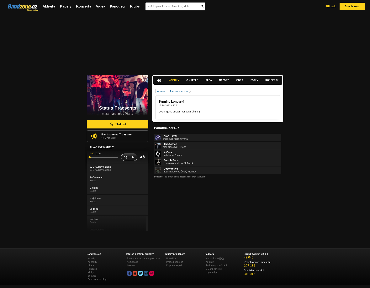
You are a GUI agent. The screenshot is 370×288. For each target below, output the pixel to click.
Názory (224, 80)
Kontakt (210, 262)
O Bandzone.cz (214, 269)
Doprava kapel (174, 265)
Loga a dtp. (211, 272)
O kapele (192, 80)
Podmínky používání (216, 265)
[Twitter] (140, 273)
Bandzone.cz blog (97, 279)
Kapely (65, 6)
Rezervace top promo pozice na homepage (143, 260)
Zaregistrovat (352, 6)
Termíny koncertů (179, 91)
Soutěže (92, 275)
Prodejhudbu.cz (174, 262)
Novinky (174, 80)
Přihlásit (330, 6)
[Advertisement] (185, 42)
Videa (100, 6)
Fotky (254, 80)
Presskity (171, 258)
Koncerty (83, 6)
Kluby (135, 6)
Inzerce (131, 265)
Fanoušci (117, 6)
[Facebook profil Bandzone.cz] (129, 273)
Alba (208, 80)
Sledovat (120, 124)
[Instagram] (146, 273)
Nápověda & (215, 258)
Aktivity (49, 6)
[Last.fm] (151, 273)
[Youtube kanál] (135, 273)
